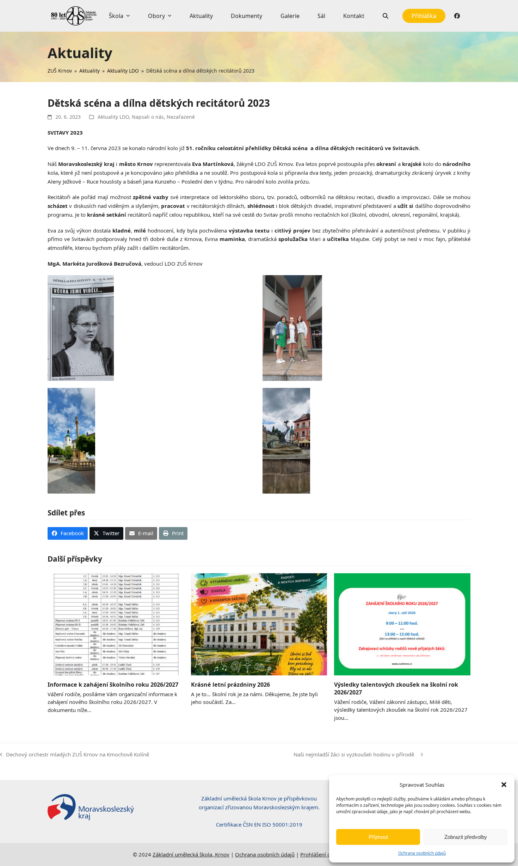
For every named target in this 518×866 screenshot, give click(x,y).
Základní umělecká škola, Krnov (191, 854)
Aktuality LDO (113, 116)
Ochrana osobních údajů (422, 853)
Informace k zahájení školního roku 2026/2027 (113, 684)
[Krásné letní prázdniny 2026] (259, 623)
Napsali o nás (148, 116)
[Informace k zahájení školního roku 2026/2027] (116, 623)
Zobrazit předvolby (465, 837)
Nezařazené (181, 116)
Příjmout (378, 837)
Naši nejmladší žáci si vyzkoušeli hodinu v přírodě (355, 755)
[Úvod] (74, 16)
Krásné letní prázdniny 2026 (230, 684)
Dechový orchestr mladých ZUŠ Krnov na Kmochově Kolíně (74, 755)
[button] (503, 784)
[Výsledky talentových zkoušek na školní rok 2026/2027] (402, 623)
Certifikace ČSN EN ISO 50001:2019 (259, 824)
